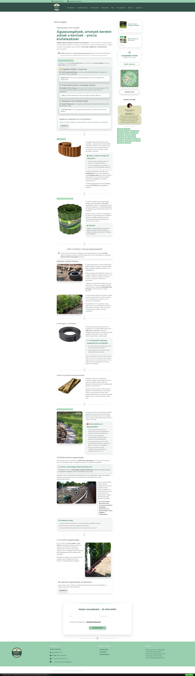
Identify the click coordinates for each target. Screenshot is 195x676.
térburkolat (120, 132)
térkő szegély (121, 140)
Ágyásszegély (129, 138)
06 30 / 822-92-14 (58, 1)
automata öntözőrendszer (124, 130)
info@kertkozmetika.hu (75, 1)
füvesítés (128, 134)
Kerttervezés (104, 649)
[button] (141, 115)
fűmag (134, 134)
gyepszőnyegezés (122, 136)
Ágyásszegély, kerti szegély (68, 28)
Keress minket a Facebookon (63, 662)
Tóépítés (138, 140)
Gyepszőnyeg (121, 134)
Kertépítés (103, 652)
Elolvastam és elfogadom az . (85, 622)
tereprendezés (134, 132)
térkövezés (128, 142)
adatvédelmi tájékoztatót (94, 622)
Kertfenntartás (135, 130)
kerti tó (127, 132)
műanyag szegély (130, 140)
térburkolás (120, 142)
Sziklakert (120, 129)
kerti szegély (137, 138)
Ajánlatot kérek (129, 92)
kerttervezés (121, 138)
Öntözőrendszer (132, 136)
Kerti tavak (127, 129)
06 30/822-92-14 (56, 652)
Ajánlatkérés (64, 125)
